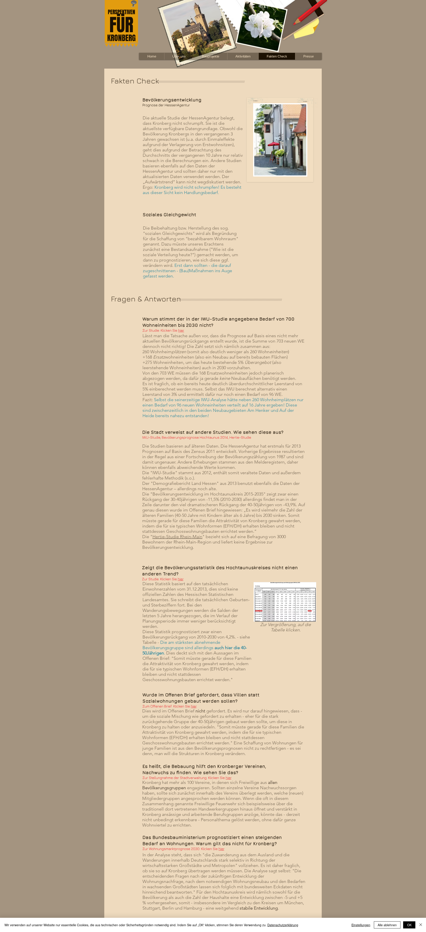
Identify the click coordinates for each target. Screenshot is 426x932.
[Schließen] (420, 924)
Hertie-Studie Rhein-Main (177, 536)
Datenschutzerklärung (282, 925)
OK (409, 925)
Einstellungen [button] (360, 925)
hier (181, 330)
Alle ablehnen (387, 925)
